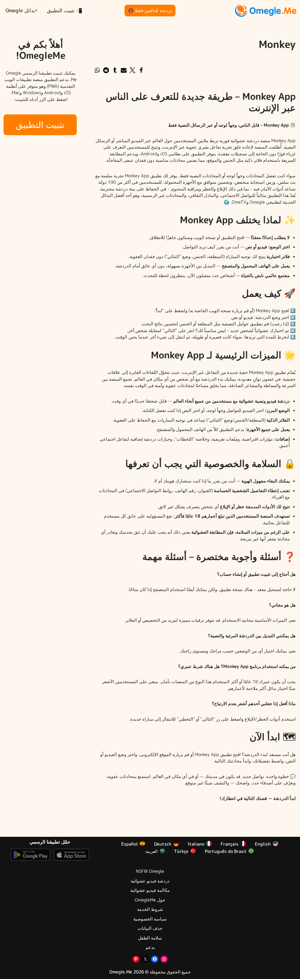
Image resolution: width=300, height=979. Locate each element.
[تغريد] (132, 70)
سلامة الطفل (150, 938)
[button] (36, 10)
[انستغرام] (164, 959)
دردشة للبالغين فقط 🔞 (150, 10)
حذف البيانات (150, 928)
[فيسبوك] (141, 70)
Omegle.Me (120, 972)
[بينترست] (135, 959)
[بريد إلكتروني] (124, 70)
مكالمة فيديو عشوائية (150, 890)
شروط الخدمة (150, 909)
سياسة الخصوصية (150, 919)
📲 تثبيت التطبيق (64, 10)
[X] (145, 959)
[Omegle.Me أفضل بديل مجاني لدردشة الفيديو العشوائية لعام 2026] (266, 10)
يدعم (150, 947)
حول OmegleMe (150, 900)
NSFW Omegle (150, 871)
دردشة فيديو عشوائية (150, 881)
